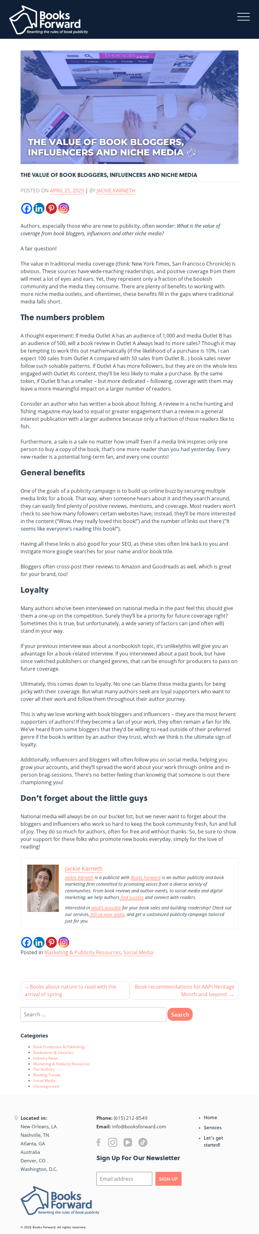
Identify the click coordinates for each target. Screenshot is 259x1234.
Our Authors (44, 1069)
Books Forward (44, 1227)
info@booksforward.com (139, 1126)
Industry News (45, 1058)
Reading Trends (47, 1074)
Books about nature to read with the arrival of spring (70, 990)
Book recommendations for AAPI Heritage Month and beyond (184, 990)
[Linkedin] (39, 208)
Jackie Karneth (116, 190)
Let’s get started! (213, 1141)
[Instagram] (63, 208)
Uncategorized (46, 1086)
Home (210, 1117)
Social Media (138, 952)
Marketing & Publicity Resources (82, 952)
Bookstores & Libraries (53, 1052)
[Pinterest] (51, 208)
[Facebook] (26, 208)
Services (213, 1127)
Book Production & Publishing (59, 1046)
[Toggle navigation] (243, 16)
